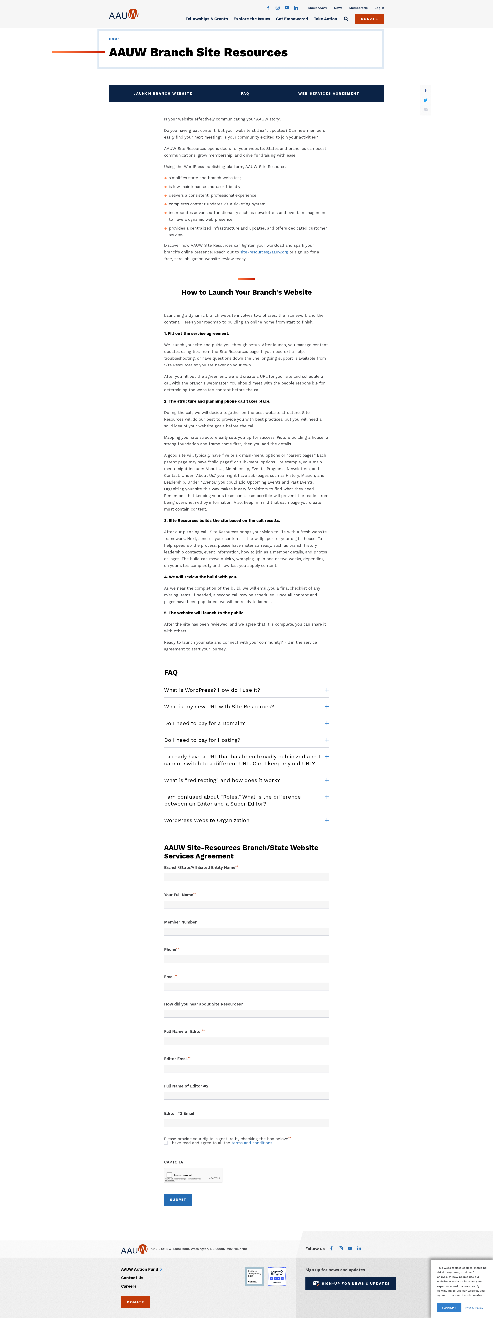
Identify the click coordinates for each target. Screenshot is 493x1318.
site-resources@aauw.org (264, 252)
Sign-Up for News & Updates (356, 1283)
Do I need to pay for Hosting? (202, 740)
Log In (379, 8)
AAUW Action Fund (139, 1269)
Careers (128, 1286)
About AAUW (317, 8)
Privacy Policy (474, 1307)
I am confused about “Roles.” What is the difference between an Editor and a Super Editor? (232, 800)
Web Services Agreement (329, 94)
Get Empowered (292, 19)
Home (114, 39)
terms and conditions (251, 1143)
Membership (358, 8)
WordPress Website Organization (206, 820)
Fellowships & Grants (207, 19)
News (338, 8)
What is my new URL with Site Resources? (219, 707)
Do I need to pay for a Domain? (204, 723)
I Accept (449, 1307)
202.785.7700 (237, 1249)
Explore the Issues (252, 19)
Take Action (325, 19)
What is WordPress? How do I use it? (212, 690)
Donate (369, 19)
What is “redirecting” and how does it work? (222, 780)
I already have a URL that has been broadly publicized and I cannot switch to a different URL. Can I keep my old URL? (242, 760)
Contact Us (132, 1277)
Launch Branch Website (162, 94)
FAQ (253, 94)
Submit (178, 1200)
